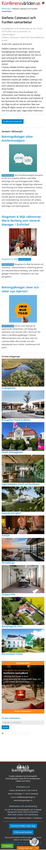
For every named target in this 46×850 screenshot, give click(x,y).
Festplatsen (37, 818)
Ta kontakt (7, 846)
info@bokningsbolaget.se (26, 797)
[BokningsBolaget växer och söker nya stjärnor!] (23, 309)
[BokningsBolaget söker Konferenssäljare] (23, 158)
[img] (23, 687)
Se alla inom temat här (12, 121)
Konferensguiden (10, 818)
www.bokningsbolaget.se (23, 800)
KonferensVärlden (24, 818)
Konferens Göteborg (26, 844)
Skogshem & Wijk (10, 259)
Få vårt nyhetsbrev (11, 718)
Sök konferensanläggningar (14, 842)
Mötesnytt (6, 8)
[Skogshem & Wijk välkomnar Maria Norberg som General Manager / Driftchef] (23, 242)
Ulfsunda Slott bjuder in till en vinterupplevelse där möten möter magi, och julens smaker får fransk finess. (22, 679)
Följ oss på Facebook (23, 832)
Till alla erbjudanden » (23, 711)
